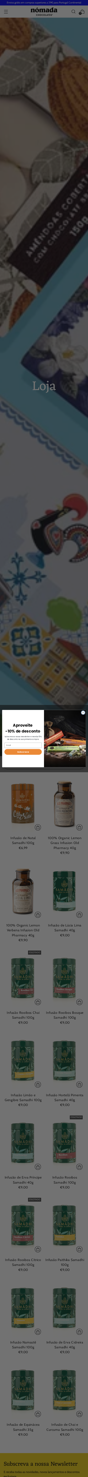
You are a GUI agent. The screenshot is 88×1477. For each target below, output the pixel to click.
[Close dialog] (83, 712)
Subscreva (23, 751)
